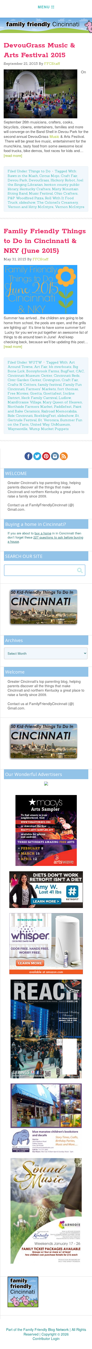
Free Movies (18, 393)
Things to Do (39, 171)
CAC (80, 371)
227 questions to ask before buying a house (45, 539)
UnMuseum (60, 424)
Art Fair (40, 367)
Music (54, 136)
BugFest (67, 371)
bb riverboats (60, 367)
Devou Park (17, 180)
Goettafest (52, 393)
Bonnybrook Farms (42, 371)
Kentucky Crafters (35, 189)
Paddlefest (63, 406)
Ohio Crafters (66, 193)
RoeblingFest (45, 415)
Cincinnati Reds (66, 375)
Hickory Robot (63, 180)
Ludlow (65, 398)
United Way (39, 424)
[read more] (13, 155)
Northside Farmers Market (30, 406)
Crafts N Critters (22, 384)
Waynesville (17, 429)
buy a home (43, 533)
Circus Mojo (49, 176)
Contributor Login (46, 1338)
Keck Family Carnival (39, 398)
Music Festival (41, 193)
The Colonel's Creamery (57, 202)
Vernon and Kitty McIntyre (30, 207)
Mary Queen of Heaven (62, 402)
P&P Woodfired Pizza (25, 198)
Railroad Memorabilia (59, 411)
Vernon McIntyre (69, 207)
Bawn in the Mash (23, 176)
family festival (50, 384)
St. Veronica (48, 420)
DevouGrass (39, 180)
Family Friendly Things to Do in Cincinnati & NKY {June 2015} (45, 241)
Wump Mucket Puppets (49, 429)
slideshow (27, 202)
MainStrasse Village (24, 402)
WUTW (35, 362)
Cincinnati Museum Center (30, 375)
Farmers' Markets (41, 389)
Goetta (36, 393)
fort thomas (67, 389)
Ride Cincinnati (20, 415)
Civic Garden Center (24, 380)
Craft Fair (69, 176)
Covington (51, 380)
